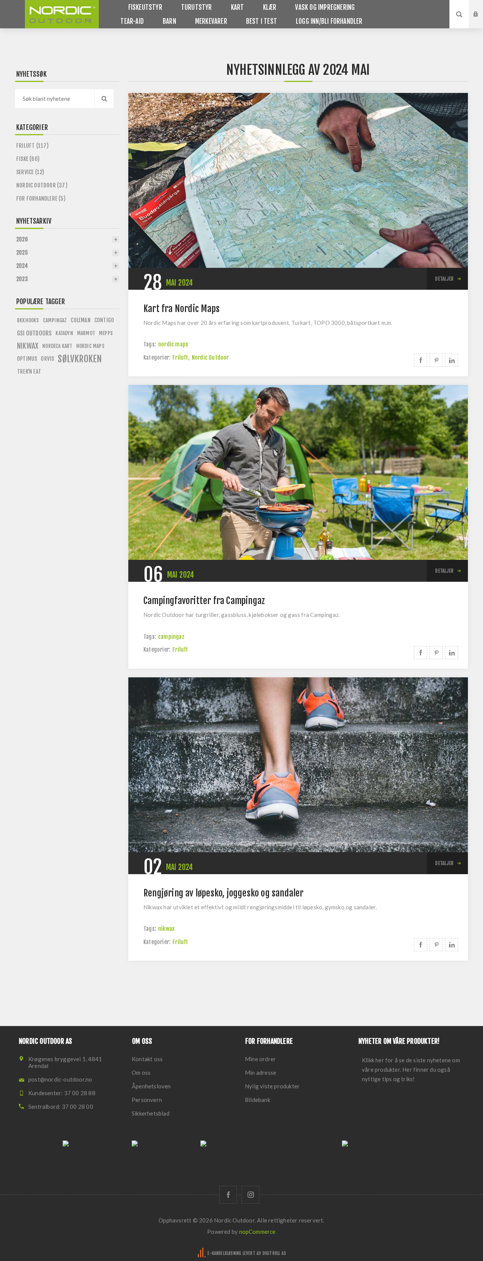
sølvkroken (80, 359)
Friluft (180, 357)
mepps (106, 333)
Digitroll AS (274, 1253)
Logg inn (481, 7)
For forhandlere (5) (41, 198)
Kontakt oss (147, 1058)
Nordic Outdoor (210, 357)
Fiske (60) (28, 158)
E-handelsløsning (224, 1253)
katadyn (64, 333)
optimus (27, 358)
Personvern (147, 1099)
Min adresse (260, 1072)
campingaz (171, 636)
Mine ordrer (260, 1058)
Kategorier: (157, 357)
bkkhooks (28, 320)
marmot (86, 333)
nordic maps (173, 344)
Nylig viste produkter (272, 1086)
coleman (80, 320)
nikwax (166, 928)
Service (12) (30, 172)
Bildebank (257, 1099)
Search (104, 98)
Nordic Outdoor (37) (42, 185)
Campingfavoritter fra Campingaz (204, 600)
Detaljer (444, 279)
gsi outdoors (34, 333)
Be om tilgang (481, 21)
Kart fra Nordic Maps (181, 308)
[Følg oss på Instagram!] (250, 1195)
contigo (104, 320)
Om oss (141, 1072)
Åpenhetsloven (151, 1086)
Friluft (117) (32, 145)
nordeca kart (57, 346)
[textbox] (54, 98)
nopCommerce (257, 1231)
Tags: (149, 344)
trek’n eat (29, 371)
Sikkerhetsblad (150, 1113)
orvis (47, 358)
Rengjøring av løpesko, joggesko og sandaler (223, 893)
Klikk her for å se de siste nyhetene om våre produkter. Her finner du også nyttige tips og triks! (411, 1069)
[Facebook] (228, 1195)
